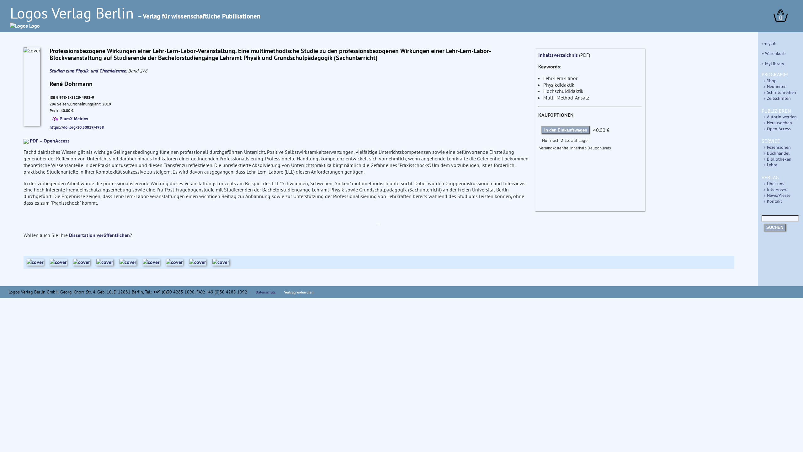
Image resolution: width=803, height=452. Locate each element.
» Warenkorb (774, 53)
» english (769, 43)
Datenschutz (266, 292)
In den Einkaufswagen (565, 130)
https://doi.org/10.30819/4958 (77, 127)
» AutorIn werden (780, 117)
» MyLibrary (773, 64)
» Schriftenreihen (779, 92)
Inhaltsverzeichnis (558, 55)
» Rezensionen (777, 147)
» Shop (770, 80)
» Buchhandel (776, 153)
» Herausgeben (777, 123)
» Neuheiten (775, 86)
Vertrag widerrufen (299, 292)
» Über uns (773, 183)
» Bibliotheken (777, 159)
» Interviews (775, 189)
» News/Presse (776, 195)
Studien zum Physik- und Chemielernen (88, 70)
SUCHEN (774, 227)
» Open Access (777, 129)
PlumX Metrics (74, 118)
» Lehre (770, 165)
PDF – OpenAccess (50, 140)
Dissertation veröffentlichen (99, 235)
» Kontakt (772, 201)
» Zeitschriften (777, 98)
